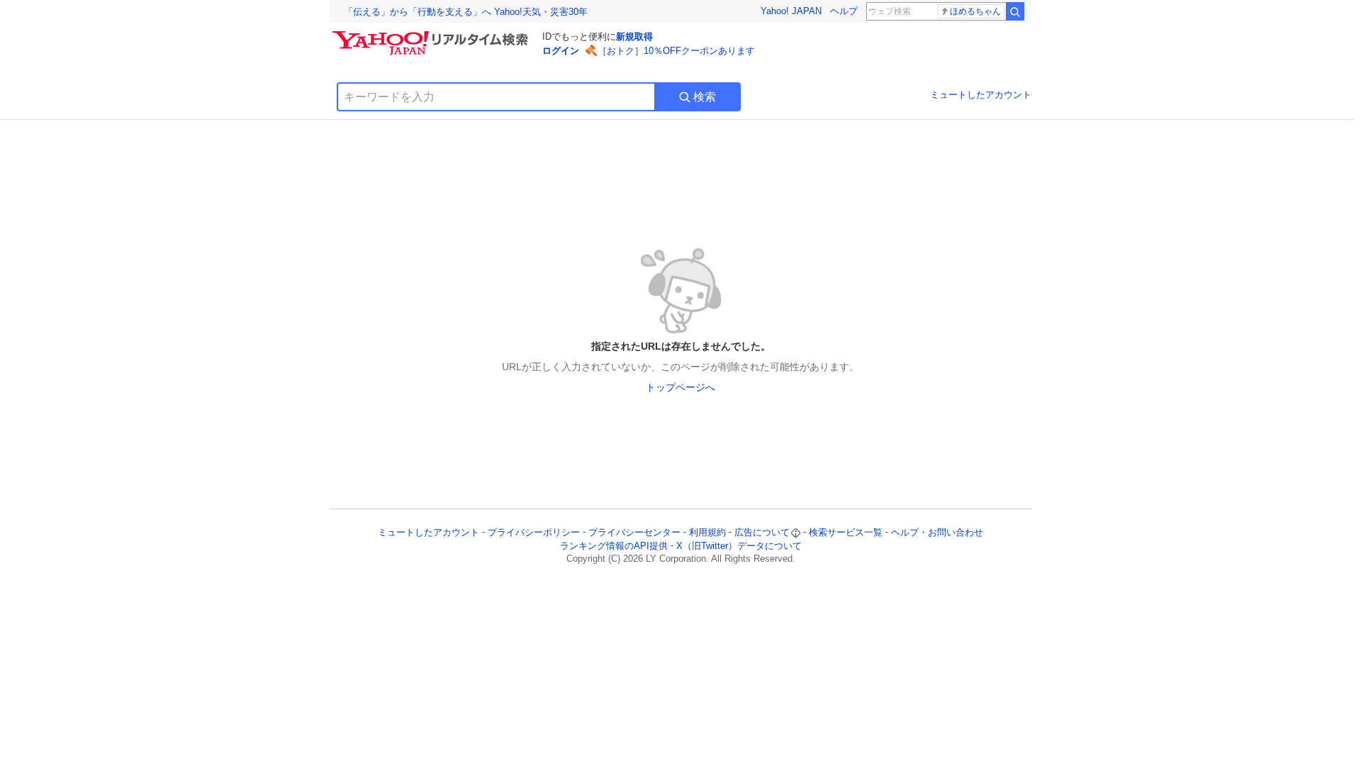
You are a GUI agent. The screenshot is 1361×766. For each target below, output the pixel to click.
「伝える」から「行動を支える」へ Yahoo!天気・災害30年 (466, 11)
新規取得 (634, 36)
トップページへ (680, 387)
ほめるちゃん (975, 11)
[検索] (1015, 11)
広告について (762, 532)
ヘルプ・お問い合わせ (937, 532)
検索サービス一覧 (846, 532)
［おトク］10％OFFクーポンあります (676, 50)
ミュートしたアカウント (980, 94)
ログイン (560, 50)
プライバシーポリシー (534, 532)
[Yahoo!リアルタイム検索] (432, 35)
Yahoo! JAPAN (791, 11)
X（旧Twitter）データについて (739, 545)
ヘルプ (844, 11)
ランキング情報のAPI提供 (614, 545)
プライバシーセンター (634, 532)
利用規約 (707, 532)
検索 (704, 97)
